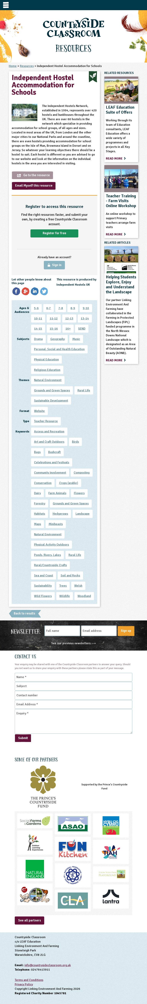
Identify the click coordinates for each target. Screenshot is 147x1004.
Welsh (78, 586)
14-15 (38, 329)
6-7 (48, 308)
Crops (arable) (68, 483)
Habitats (39, 514)
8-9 (72, 308)
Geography (57, 339)
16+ (68, 329)
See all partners (29, 920)
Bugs (37, 452)
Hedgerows (60, 514)
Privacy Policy (24, 984)
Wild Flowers (43, 596)
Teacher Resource (46, 421)
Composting (82, 473)
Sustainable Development (51, 401)
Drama (38, 339)
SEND (81, 329)
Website (39, 411)
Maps (37, 524)
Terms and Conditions (29, 980)
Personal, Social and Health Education (59, 349)
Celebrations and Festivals (51, 462)
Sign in (56, 265)
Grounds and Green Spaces (52, 390)
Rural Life (84, 390)
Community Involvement (50, 473)
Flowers (79, 493)
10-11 (38, 318)
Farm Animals (57, 493)
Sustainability (43, 586)
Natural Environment (47, 380)
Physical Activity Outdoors (51, 545)
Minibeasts (56, 524)
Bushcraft (54, 452)
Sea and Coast (43, 575)
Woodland (84, 596)
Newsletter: (26, 631)
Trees (63, 586)
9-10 (86, 308)
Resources (27, 66)
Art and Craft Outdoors (49, 442)
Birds (75, 442)
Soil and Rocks (70, 575)
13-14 (85, 318)
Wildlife (64, 596)
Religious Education (47, 370)
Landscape (83, 514)
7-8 (60, 308)
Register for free (54, 233)
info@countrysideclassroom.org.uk (47, 965)
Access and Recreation (49, 431)
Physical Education (46, 359)
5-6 (36, 308)
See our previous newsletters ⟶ (73, 643)
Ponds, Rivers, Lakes (47, 555)
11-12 (54, 318)
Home (13, 66)
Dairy (37, 493)
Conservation (42, 483)
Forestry (39, 503)
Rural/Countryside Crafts (50, 565)
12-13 (69, 318)
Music (76, 339)
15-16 (54, 329)
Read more (114, 158)
